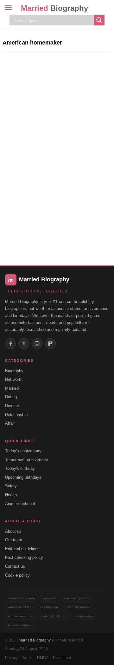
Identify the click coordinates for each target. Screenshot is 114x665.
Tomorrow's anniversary (26, 459)
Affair (10, 423)
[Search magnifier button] (99, 20)
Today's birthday (20, 468)
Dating (11, 396)
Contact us (15, 566)
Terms (27, 657)
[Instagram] (37, 343)
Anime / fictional (20, 503)
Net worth (13, 379)
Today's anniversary (23, 451)
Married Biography (34, 640)
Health (11, 494)
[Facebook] (10, 343)
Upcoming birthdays (23, 477)
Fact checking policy (24, 557)
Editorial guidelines (22, 548)
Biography (14, 370)
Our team (13, 540)
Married (54, 8)
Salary (11, 485)
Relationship (16, 414)
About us (13, 531)
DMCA (42, 657)
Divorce (12, 405)
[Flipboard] (50, 343)
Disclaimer (62, 657)
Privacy (11, 657)
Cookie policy (17, 575)
